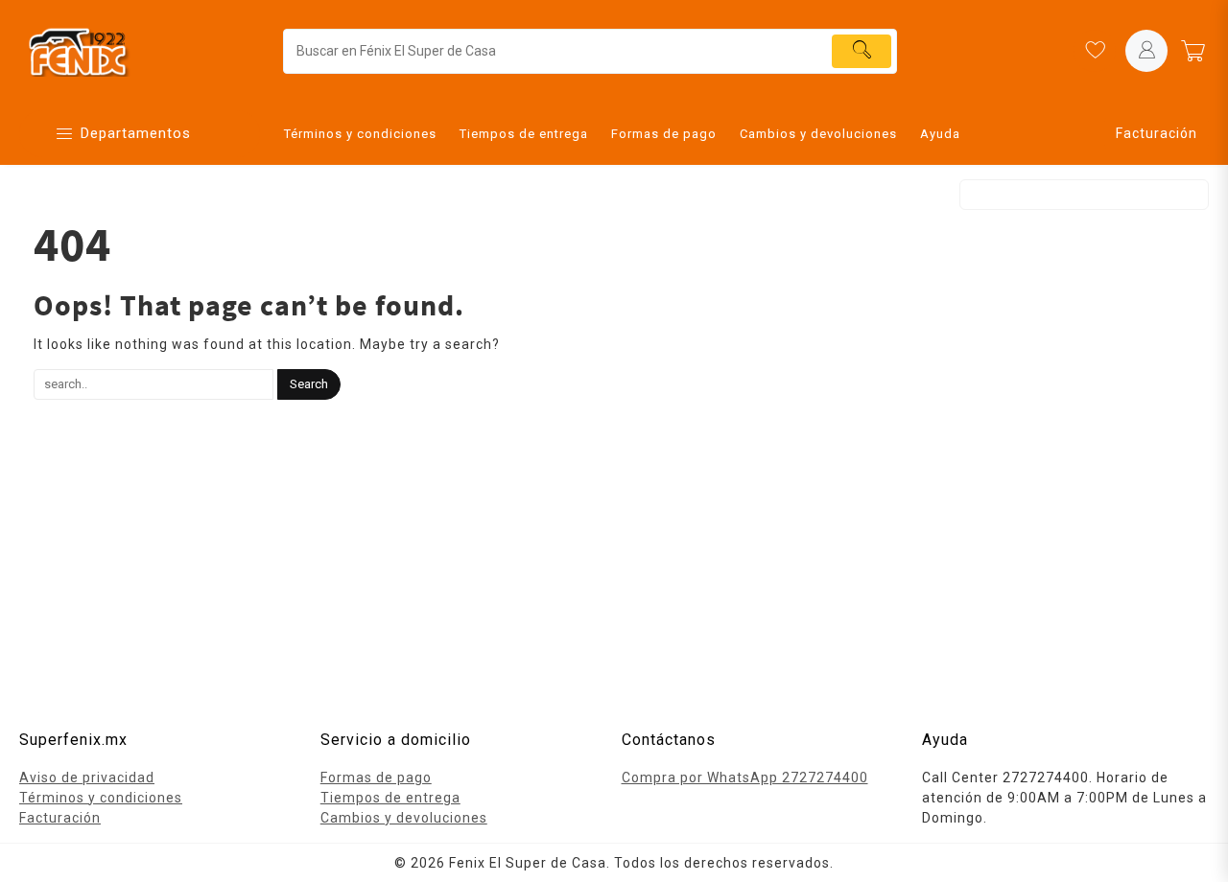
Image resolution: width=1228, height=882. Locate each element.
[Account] (1146, 51)
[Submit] (861, 51)
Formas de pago (376, 777)
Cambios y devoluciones (403, 817)
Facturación (1156, 133)
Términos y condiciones (100, 797)
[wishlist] (1095, 51)
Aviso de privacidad (86, 777)
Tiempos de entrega (390, 797)
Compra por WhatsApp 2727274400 (745, 777)
